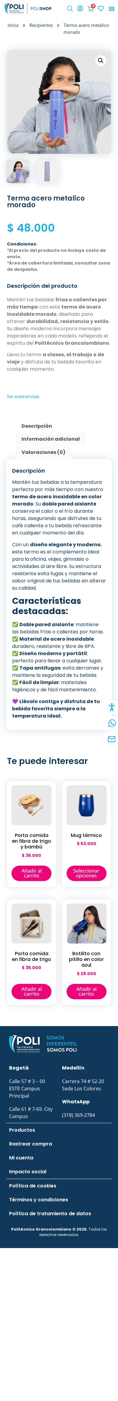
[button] (70, 9)
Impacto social (27, 1171)
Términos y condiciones (38, 1199)
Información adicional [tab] (50, 439)
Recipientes (41, 25)
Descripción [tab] (36, 426)
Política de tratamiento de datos (50, 1213)
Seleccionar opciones (86, 873)
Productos (22, 1130)
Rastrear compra (30, 1143)
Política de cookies (32, 1185)
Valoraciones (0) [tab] (43, 452)
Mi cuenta (21, 1157)
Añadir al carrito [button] (31, 873)
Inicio (13, 25)
